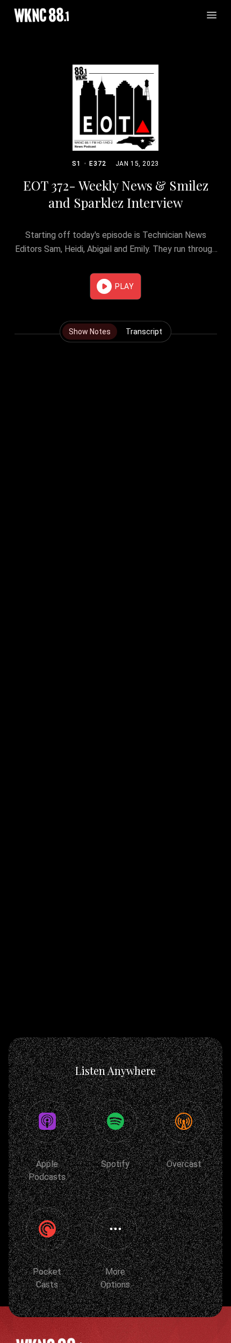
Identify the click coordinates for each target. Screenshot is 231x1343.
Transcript (144, 331)
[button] (115, 286)
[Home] (41, 15)
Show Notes (90, 331)
